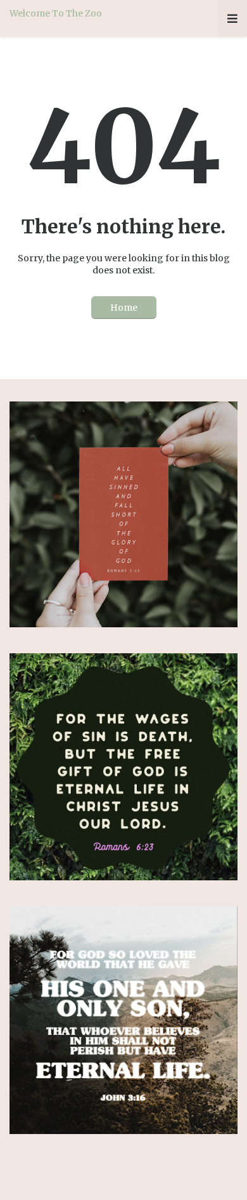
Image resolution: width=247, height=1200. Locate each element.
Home (123, 307)
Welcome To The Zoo (56, 13)
